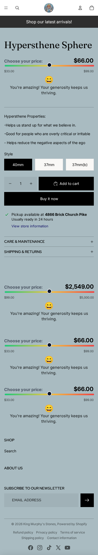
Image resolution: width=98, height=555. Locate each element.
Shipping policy (32, 538)
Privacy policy (46, 532)
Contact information (62, 538)
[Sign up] (87, 500)
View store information (29, 226)
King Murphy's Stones (39, 524)
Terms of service (72, 532)
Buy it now (49, 198)
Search (10, 451)
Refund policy (23, 532)
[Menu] (6, 8)
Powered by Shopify (72, 524)
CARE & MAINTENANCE (24, 241)
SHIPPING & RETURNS (23, 251)
